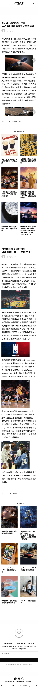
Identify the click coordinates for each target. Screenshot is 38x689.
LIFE (20, 121)
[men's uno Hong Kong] (19, 3)
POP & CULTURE (13, 121)
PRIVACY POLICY (10, 682)
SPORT (15, 493)
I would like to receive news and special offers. (20, 664)
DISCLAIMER (20, 682)
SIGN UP (19, 660)
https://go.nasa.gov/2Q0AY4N (13, 97)
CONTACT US (29, 682)
